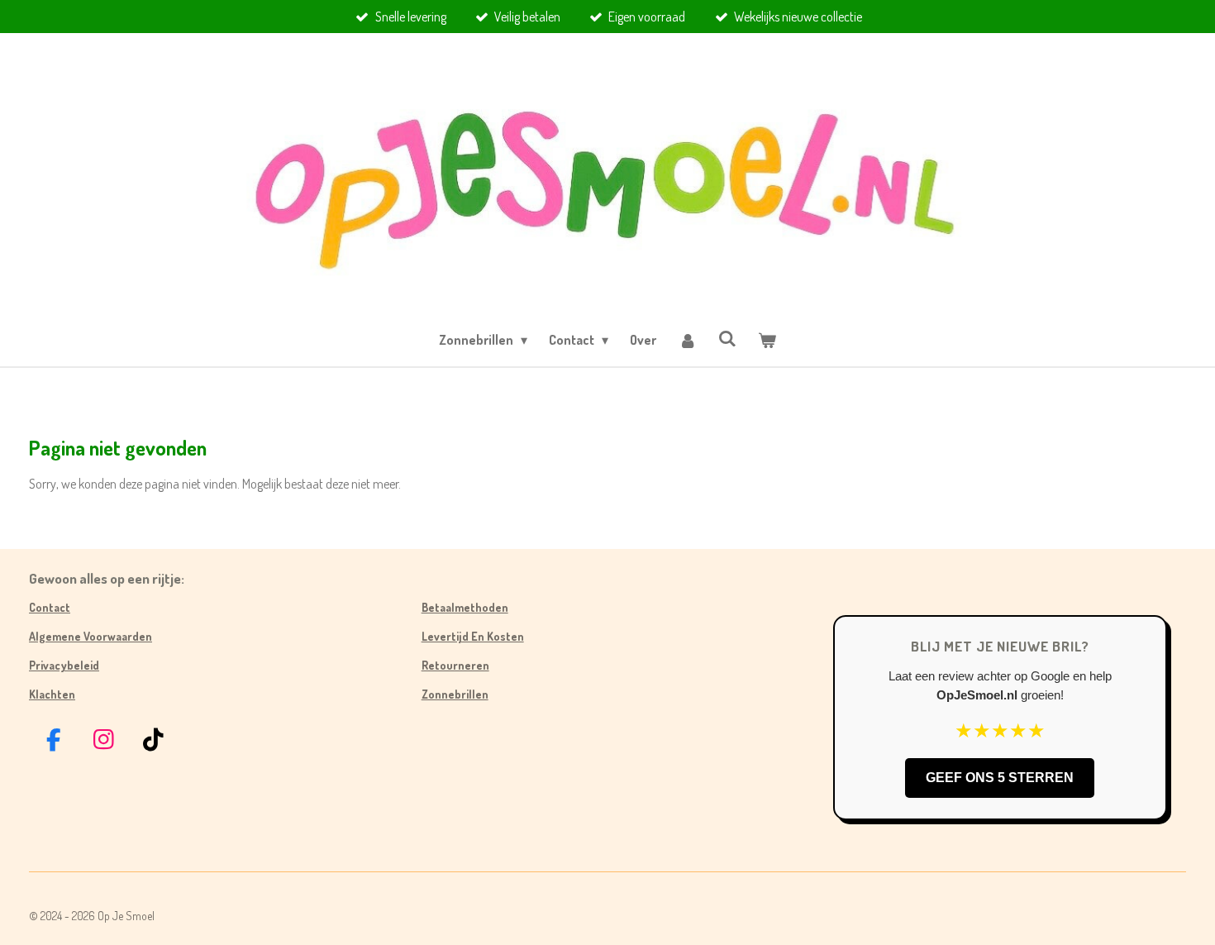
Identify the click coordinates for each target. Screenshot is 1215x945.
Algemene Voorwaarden (90, 636)
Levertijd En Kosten (473, 636)
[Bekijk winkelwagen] (767, 340)
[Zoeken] (727, 338)
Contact (49, 607)
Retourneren (455, 665)
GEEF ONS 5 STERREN (1000, 778)
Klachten (52, 694)
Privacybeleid (64, 665)
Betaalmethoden (465, 607)
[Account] (687, 340)
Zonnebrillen (455, 694)
